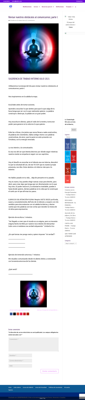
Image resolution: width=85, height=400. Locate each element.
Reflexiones (60, 6)
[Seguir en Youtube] (27, 314)
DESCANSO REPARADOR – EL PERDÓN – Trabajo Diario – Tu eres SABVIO (70, 205)
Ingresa (10, 390)
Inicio (9, 387)
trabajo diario (22, 20)
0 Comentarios (31, 20)
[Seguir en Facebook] (11, 314)
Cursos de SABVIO (28, 387)
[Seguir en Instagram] (21, 314)
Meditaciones (27, 6)
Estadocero (14, 20)
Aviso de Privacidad (40, 387)
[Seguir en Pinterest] (24, 314)
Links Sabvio (17, 387)
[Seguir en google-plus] (18, 314)
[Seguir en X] (14, 314)
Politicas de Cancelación (55, 387)
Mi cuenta (67, 387)
